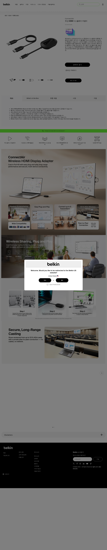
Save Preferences (54, 284)
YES (45, 280)
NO (62, 280)
